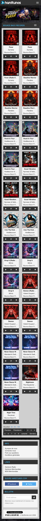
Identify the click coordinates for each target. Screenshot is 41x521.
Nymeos (26, 171)
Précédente (17, 430)
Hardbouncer (9, 141)
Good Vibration (30, 169)
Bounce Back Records (12, 52)
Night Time (11, 412)
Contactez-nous (10, 451)
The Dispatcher (28, 385)
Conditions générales (12, 455)
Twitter (29, 484)
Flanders (30, 80)
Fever (11, 47)
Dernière (33, 434)
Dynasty (11, 49)
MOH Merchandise (11, 471)
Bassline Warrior (30, 77)
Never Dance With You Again (15, 351)
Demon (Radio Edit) (30, 291)
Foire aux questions (12, 453)
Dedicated (16, 354)
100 (18, 427)
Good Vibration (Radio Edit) (15, 199)
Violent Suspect (28, 293)
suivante (24, 434)
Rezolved (11, 415)
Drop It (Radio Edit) (11, 260)
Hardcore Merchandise (13, 469)
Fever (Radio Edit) (11, 77)
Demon (11, 321)
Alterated (7, 354)
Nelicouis (34, 171)
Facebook (12, 484)
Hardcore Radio (10, 467)
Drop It (30, 260)
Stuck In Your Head (11, 138)
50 (15, 427)
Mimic (11, 263)
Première (8, 430)
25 (12, 427)
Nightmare (30, 382)
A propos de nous (11, 448)
